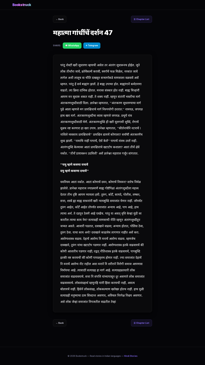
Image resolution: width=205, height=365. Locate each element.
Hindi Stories (130, 356)
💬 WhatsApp (72, 45)
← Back (60, 19)
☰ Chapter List (141, 19)
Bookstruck (21, 5)
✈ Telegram (92, 45)
